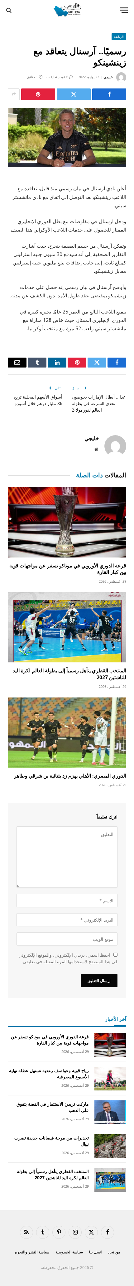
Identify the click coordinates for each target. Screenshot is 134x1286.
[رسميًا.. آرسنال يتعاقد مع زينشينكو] (67, 137)
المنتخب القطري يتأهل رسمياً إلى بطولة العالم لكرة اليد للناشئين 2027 (69, 674)
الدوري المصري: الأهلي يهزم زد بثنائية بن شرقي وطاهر (70, 775)
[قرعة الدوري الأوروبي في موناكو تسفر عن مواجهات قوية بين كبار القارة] (67, 522)
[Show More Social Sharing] (14, 94)
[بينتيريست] (38, 94)
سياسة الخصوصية (69, 1252)
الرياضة (119, 36)
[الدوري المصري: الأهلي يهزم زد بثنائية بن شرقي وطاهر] (67, 732)
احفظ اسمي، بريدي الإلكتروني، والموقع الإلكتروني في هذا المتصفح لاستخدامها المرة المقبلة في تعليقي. (67, 958)
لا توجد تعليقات (57, 76)
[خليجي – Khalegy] (67, 10)
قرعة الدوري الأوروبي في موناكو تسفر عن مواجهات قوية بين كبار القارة (67, 569)
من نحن (114, 1252)
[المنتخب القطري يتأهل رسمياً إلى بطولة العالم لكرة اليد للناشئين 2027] (67, 627)
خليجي (108, 76)
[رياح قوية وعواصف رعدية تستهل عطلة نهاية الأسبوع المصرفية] (110, 1079)
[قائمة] (124, 10)
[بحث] (9, 10)
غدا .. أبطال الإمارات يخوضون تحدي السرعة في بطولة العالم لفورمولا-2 (98, 403)
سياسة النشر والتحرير (31, 1252)
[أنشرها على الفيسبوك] (109, 94)
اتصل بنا (95, 1252)
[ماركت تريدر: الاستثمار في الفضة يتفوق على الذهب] (110, 1112)
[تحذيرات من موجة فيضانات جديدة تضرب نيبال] (110, 1146)
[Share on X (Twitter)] (74, 94)
